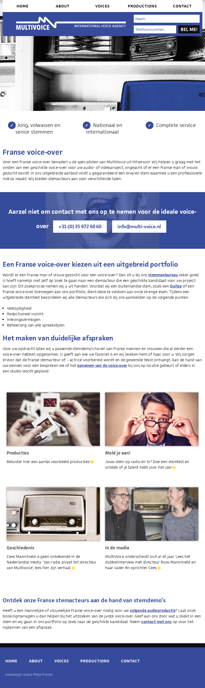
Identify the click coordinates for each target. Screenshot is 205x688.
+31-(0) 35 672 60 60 (79, 226)
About (62, 6)
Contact (182, 6)
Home (23, 6)
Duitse (176, 286)
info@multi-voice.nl (139, 226)
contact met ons (156, 621)
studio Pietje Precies (38, 674)
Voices (102, 6)
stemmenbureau (163, 274)
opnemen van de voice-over (102, 365)
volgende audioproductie (152, 610)
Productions (142, 6)
